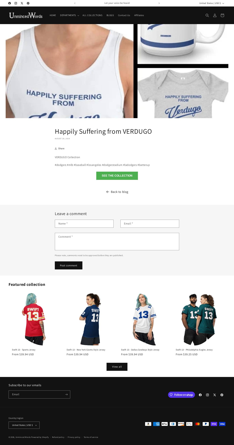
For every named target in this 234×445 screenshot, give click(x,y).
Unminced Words (23, 437)
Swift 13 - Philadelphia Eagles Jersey (194, 349)
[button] (69, 15)
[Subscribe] (66, 394)
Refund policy (58, 437)
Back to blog (119, 192)
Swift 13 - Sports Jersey (23, 349)
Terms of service (91, 437)
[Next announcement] (159, 3)
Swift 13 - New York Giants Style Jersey (86, 349)
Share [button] (61, 148)
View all (117, 366)
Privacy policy (74, 437)
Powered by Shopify (40, 437)
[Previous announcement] (75, 3)
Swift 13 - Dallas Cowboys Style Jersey (140, 349)
